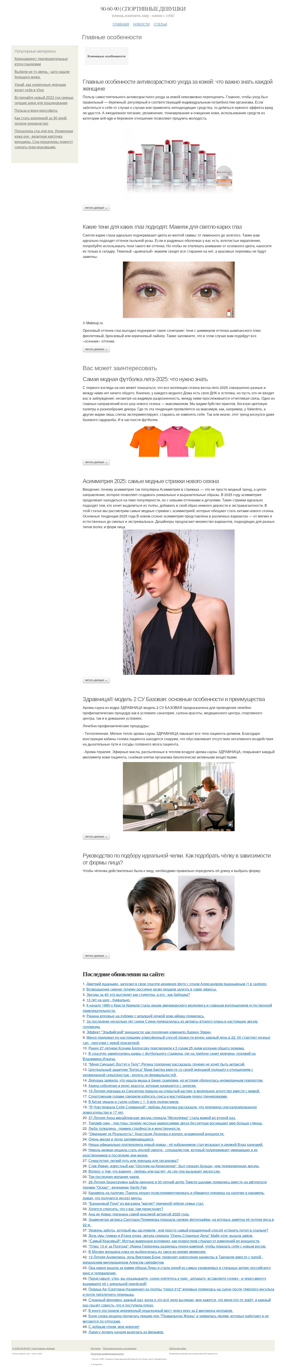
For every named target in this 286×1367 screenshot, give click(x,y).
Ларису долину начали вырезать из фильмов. (126, 1331)
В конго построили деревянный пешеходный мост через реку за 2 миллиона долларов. (160, 1310)
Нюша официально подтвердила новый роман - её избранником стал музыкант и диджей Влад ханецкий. (175, 1144)
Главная (121, 23)
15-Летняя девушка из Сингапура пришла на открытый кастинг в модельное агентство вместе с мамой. (174, 1090)
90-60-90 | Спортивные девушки (143, 8)
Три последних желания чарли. (114, 1176)
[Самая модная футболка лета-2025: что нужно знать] (179, 439)
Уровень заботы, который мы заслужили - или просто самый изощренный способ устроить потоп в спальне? (178, 1230)
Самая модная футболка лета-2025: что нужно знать (145, 379)
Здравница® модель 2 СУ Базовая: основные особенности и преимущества (174, 699)
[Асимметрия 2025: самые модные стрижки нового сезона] (179, 602)
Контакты (96, 1348)
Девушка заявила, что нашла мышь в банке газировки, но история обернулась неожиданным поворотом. (175, 1080)
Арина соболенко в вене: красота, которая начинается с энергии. (142, 1085)
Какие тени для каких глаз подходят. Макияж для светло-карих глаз (162, 226)
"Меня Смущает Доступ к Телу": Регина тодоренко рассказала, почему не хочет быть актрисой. (166, 1064)
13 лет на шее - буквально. (108, 999)
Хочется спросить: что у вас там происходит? (125, 1208)
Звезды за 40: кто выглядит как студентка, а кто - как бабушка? (138, 994)
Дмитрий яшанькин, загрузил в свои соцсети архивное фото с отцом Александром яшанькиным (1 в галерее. (176, 983)
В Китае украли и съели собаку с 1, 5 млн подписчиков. (133, 1101)
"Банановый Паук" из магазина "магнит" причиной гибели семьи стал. (146, 1203)
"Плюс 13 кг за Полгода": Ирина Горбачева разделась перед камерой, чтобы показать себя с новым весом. (177, 1246)
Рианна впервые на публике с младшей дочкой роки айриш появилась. (145, 1015)
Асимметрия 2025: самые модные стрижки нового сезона (151, 481)
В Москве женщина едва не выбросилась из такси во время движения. (147, 1251)
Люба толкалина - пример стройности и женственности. (134, 1128)
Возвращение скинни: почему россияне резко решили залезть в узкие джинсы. (151, 989)
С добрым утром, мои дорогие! (113, 1326)
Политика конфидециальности (107, 1353)
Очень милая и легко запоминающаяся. (121, 1139)
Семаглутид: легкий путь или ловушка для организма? (133, 1160)
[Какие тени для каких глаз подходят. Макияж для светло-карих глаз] (179, 290)
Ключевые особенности (107, 56)
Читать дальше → (96, 207)
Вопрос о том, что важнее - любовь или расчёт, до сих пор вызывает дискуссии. (154, 1171)
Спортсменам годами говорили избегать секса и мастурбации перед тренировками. (158, 1096)
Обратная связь (177, 1348)
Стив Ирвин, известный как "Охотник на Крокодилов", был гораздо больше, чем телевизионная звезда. (173, 1165)
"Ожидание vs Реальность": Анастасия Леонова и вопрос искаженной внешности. (156, 1133)
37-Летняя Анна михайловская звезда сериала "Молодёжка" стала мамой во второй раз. (162, 1117)
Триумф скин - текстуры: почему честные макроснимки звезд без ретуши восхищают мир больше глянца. (175, 1123)
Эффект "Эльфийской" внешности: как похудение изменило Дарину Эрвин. (148, 1032)
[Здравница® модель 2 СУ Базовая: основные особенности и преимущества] (179, 796)
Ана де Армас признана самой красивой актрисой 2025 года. (138, 1214)
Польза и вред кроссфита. (36, 110)
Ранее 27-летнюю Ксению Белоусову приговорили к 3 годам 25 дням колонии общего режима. (166, 1048)
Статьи (160, 23)
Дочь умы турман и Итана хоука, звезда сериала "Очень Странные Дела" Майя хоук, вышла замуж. (170, 1235)
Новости (141, 23)
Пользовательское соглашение (120, 1348)
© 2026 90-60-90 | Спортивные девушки (33, 1348)
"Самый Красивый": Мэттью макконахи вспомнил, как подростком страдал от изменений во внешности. (174, 1240)
